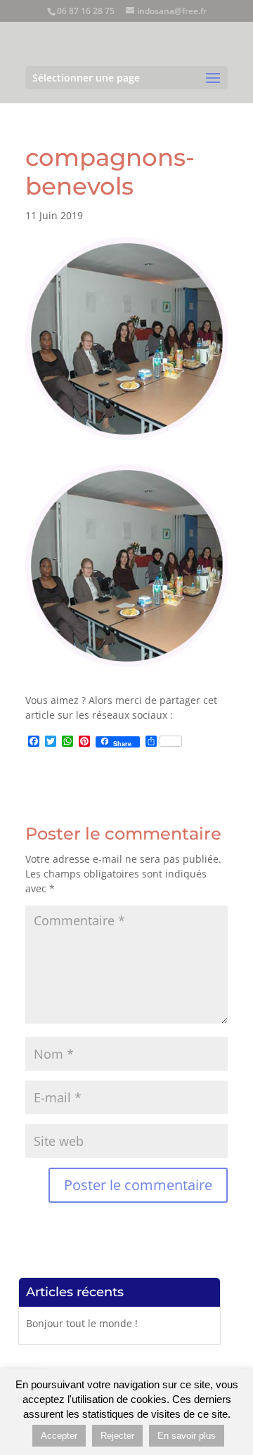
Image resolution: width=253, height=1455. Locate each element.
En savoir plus (186, 1435)
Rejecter (117, 1435)
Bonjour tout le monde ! (82, 1323)
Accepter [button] (59, 1435)
